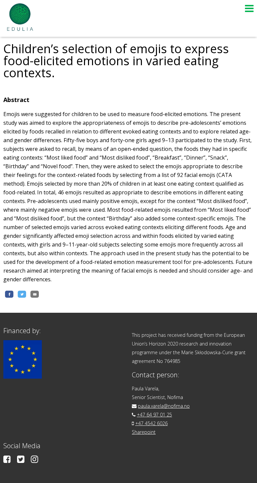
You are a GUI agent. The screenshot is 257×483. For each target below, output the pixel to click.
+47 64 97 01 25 (154, 414)
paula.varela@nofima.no (164, 406)
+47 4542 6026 (151, 423)
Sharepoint (144, 432)
